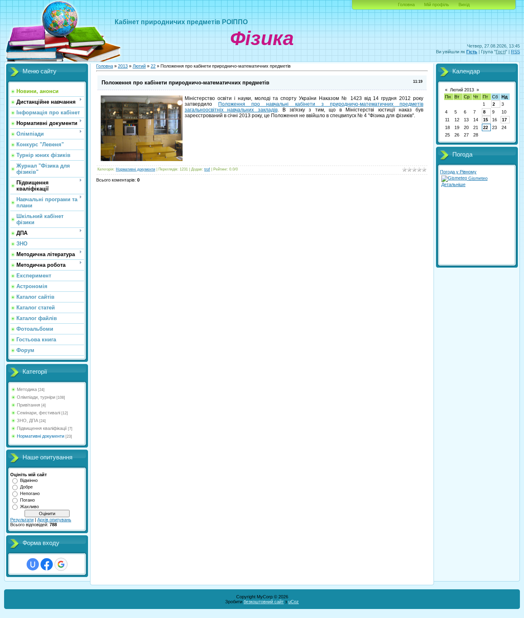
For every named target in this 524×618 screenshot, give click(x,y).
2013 (123, 66)
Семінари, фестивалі (38, 412)
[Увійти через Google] (61, 564)
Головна (406, 4)
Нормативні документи (40, 436)
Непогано (30, 493)
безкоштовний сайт (264, 601)
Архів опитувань (54, 519)
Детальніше (453, 184)
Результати (22, 519)
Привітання (28, 404)
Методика (27, 389)
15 (485, 119)
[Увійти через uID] (33, 564)
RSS (515, 51)
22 (153, 66)
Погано (27, 500)
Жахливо (29, 506)
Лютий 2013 (462, 89)
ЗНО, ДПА (27, 420)
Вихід (464, 4)
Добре (26, 486)
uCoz (293, 601)
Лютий (139, 66)
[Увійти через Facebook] (47, 564)
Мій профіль (436, 4)
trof (207, 169)
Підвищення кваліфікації (42, 428)
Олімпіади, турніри (36, 397)
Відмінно (29, 480)
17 (504, 119)
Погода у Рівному (458, 171)
